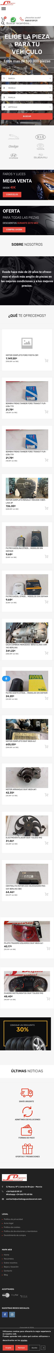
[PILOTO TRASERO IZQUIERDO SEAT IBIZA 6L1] (27, 931)
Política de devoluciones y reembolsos (20, 1231)
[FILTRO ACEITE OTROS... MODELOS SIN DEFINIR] (27, 681)
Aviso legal (8, 1223)
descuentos (20, 223)
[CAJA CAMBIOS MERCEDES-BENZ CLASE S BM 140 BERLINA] (27, 633)
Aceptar (8, 1348)
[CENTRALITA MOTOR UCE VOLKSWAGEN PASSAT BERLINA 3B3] (27, 874)
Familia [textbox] (11, 97)
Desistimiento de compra (15, 1235)
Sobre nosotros (10, 1263)
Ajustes (34, 1348)
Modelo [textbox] (12, 88)
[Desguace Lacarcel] (14, 3)
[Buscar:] (23, 23)
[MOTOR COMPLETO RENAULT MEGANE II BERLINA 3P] (27, 488)
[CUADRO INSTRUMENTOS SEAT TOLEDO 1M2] (27, 981)
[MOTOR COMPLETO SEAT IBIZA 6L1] (27, 729)
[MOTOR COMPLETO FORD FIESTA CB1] (27, 343)
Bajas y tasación (11, 1267)
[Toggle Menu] (3, 9)
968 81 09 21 (31, 20)
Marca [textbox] (11, 78)
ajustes (24, 1340)
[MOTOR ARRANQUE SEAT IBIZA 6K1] (27, 777)
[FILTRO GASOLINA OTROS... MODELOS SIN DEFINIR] (27, 536)
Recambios (9, 1259)
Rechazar (21, 1348)
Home (6, 1255)
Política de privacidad (13, 1219)
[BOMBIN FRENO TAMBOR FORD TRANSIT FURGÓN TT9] (27, 391)
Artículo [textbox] (12, 107)
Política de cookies (12, 1227)
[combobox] (27, 78)
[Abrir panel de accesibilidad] (6, 678)
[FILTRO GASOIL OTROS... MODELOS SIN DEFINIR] (27, 584)
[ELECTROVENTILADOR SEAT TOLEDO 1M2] (27, 826)
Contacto (8, 1271)
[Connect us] (5, 1314)
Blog (6, 1275)
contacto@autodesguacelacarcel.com (24, 1199)
